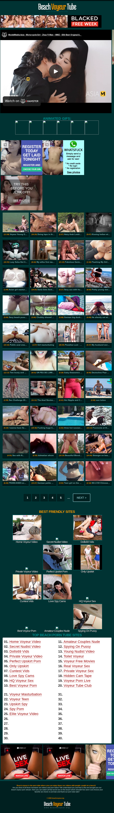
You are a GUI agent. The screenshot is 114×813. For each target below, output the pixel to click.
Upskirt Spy (18, 704)
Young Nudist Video (79, 651)
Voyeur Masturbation (25, 694)
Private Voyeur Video (25, 656)
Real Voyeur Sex (77, 666)
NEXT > (81, 497)
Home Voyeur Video (25, 642)
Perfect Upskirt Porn (25, 661)
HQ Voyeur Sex (21, 681)
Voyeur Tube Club (78, 685)
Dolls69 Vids (19, 651)
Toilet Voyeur (74, 656)
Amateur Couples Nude (82, 642)
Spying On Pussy (77, 646)
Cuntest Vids (19, 671)
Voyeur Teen (19, 699)
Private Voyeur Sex (79, 671)
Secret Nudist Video (25, 646)
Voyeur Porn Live (77, 681)
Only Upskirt (19, 666)
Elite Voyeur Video (23, 714)
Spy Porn (16, 709)
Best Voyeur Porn (23, 685)
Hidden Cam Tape (78, 676)
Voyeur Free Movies (79, 661)
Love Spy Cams (21, 676)
